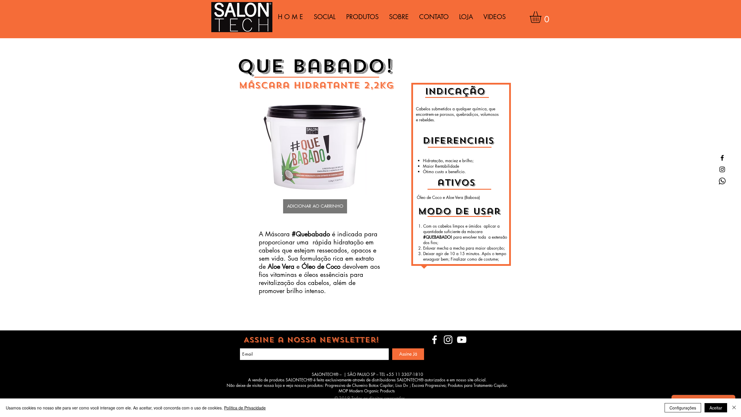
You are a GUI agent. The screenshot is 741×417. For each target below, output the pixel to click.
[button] (542, 17)
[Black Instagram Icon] (722, 169)
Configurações (683, 408)
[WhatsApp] (722, 181)
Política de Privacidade (245, 408)
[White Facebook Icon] (434, 339)
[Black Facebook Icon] (722, 158)
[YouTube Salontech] (461, 339)
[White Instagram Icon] (448, 339)
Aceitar (715, 408)
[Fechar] (734, 407)
